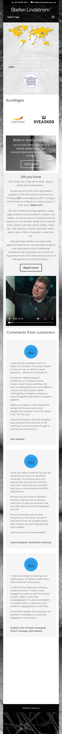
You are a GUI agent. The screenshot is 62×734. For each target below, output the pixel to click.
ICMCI (11, 67)
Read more (31, 268)
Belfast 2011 (37, 205)
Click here (31, 164)
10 (42, 89)
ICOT (19, 198)
